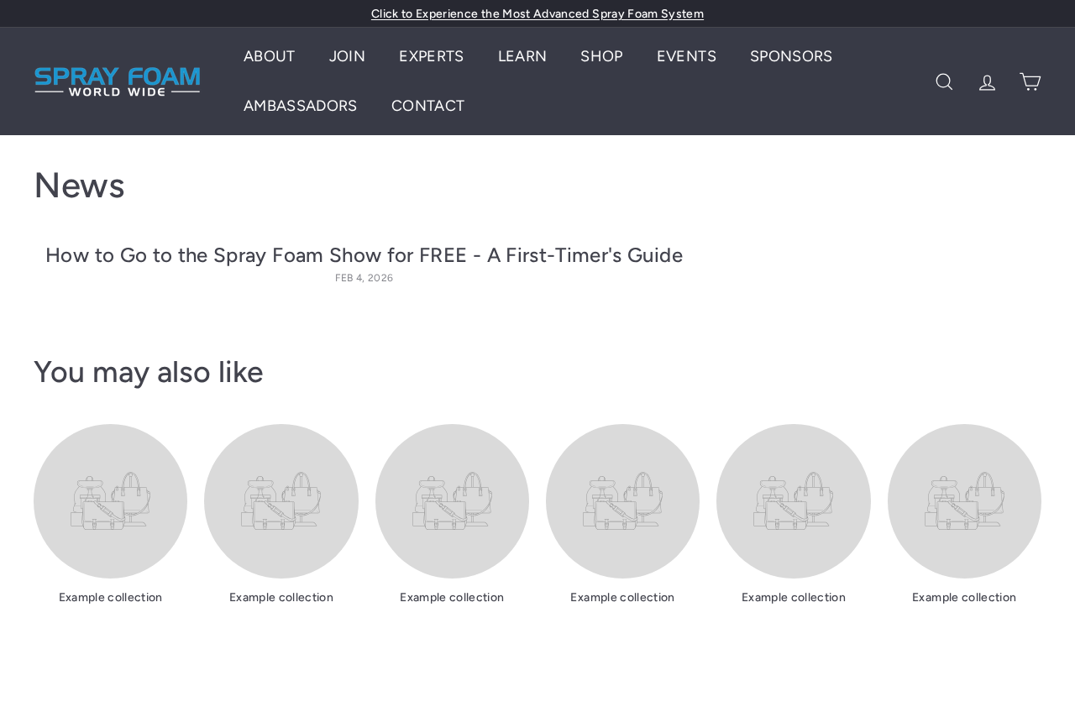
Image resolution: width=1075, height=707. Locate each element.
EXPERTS (431, 56)
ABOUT (270, 56)
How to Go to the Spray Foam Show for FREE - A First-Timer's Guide (364, 255)
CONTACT (427, 106)
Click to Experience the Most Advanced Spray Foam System (537, 14)
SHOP (601, 56)
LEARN (523, 56)
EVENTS (686, 56)
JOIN (347, 56)
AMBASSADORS (301, 106)
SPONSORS (791, 56)
